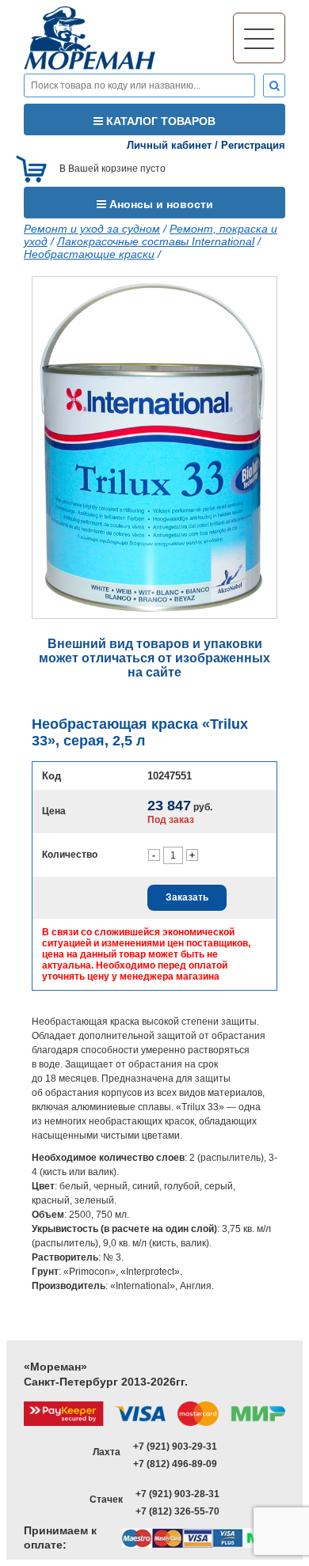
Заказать (187, 897)
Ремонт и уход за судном (92, 228)
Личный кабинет (169, 145)
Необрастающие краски (89, 254)
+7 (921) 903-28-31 (177, 1494)
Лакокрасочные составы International (155, 241)
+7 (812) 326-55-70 (177, 1511)
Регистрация (253, 145)
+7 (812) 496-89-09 (175, 1463)
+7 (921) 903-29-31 (175, 1446)
